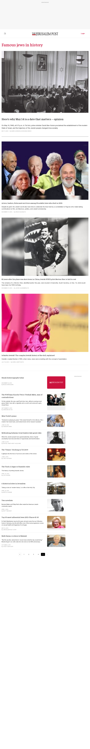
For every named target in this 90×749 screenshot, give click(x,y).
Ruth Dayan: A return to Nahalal (14, 536)
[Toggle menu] (5, 33)
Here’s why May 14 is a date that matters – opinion (32, 119)
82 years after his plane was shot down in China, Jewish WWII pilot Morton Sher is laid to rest (39, 279)
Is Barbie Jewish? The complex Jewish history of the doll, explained (28, 355)
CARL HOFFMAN (7, 458)
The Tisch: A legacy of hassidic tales (16, 466)
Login (83, 33)
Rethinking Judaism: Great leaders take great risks (21, 433)
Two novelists (7, 500)
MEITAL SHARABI (7, 492)
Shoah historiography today (13, 378)
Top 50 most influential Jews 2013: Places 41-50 (20, 517)
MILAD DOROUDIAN (8, 384)
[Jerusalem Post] (45, 34)
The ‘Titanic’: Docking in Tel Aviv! (15, 450)
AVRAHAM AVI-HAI (7, 409)
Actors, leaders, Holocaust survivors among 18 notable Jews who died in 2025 (32, 203)
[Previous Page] (19, 554)
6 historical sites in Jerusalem (13, 483)
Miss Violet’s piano (9, 416)
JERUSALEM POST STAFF (9, 529)
